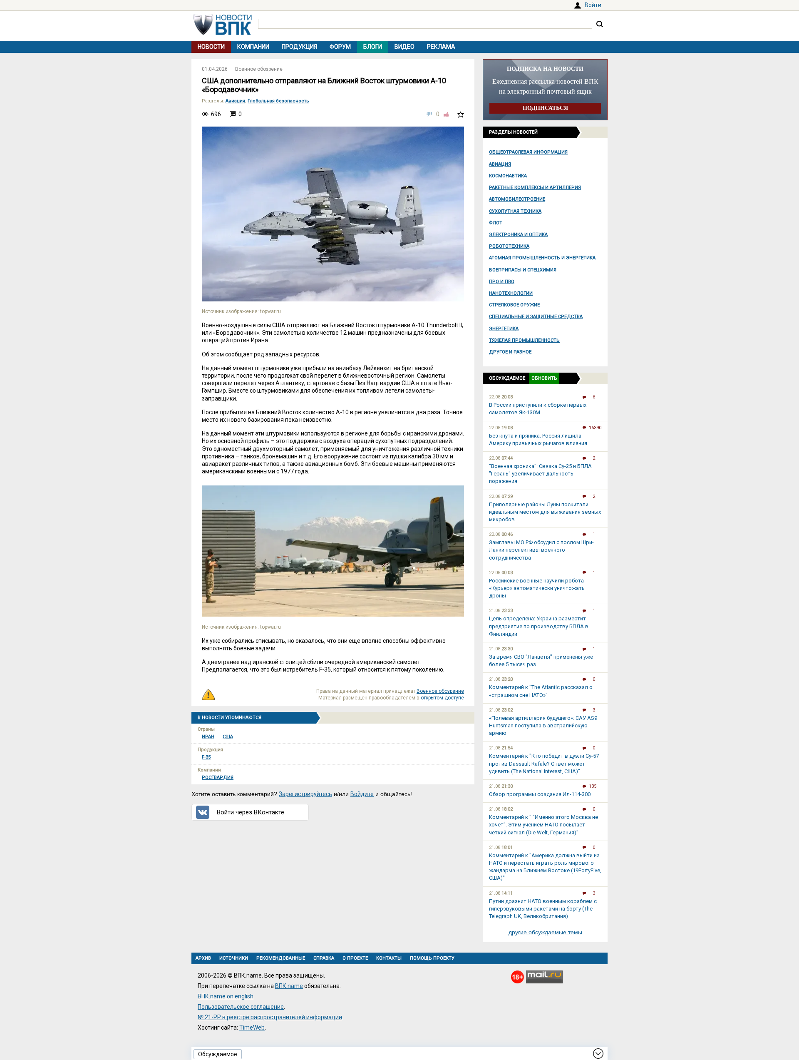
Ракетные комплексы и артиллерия (535, 187)
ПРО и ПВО (501, 281)
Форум (340, 46)
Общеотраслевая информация (528, 152)
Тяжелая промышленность (524, 340)
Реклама (441, 46)
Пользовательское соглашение (241, 1006)
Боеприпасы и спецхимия (522, 270)
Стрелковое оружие (514, 305)
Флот (495, 223)
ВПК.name (289, 986)
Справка (323, 958)
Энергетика (504, 328)
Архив (203, 958)
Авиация (500, 164)
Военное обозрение (259, 69)
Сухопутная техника (515, 211)
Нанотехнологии (511, 293)
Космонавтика (508, 176)
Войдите (362, 794)
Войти (593, 5)
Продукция (299, 46)
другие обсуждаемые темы (545, 932)
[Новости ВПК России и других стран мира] (223, 33)
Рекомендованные (280, 958)
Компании (253, 46)
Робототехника (509, 246)
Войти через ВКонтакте (250, 812)
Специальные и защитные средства (536, 316)
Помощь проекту (432, 958)
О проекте (355, 958)
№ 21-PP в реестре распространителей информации (270, 1017)
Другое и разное (510, 352)
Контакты (389, 958)
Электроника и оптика (518, 234)
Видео (404, 46)
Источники (233, 958)
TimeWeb (252, 1027)
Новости (211, 46)
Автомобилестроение (517, 199)
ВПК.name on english (225, 996)
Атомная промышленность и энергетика (542, 258)
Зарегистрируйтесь (305, 794)
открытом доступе (442, 698)
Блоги (372, 46)
